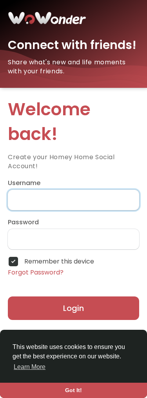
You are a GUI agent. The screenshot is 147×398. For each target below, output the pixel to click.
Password (23, 222)
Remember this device (59, 261)
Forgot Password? (36, 272)
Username (24, 183)
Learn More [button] (29, 366)
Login (73, 308)
